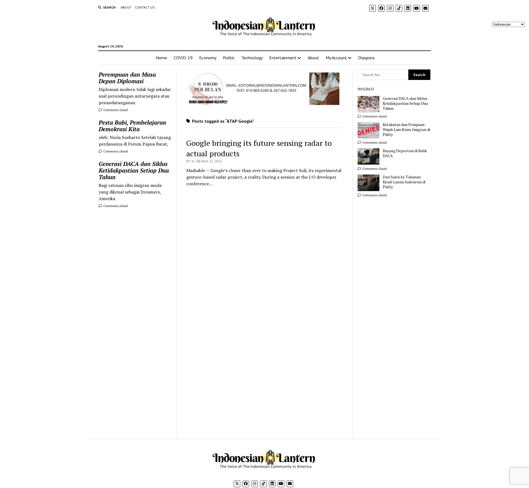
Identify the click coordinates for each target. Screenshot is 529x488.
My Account (336, 57)
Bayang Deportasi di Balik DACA (405, 153)
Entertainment (282, 57)
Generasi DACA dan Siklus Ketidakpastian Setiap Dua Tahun (134, 170)
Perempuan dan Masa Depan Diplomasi (127, 77)
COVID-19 (183, 57)
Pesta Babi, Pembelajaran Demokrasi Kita (132, 125)
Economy (207, 57)
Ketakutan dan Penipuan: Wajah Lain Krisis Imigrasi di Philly (406, 129)
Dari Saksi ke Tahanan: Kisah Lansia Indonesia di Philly (404, 182)
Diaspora (366, 57)
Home (161, 57)
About (126, 7)
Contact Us (145, 7)
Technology (252, 57)
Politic (229, 57)
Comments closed (115, 110)
